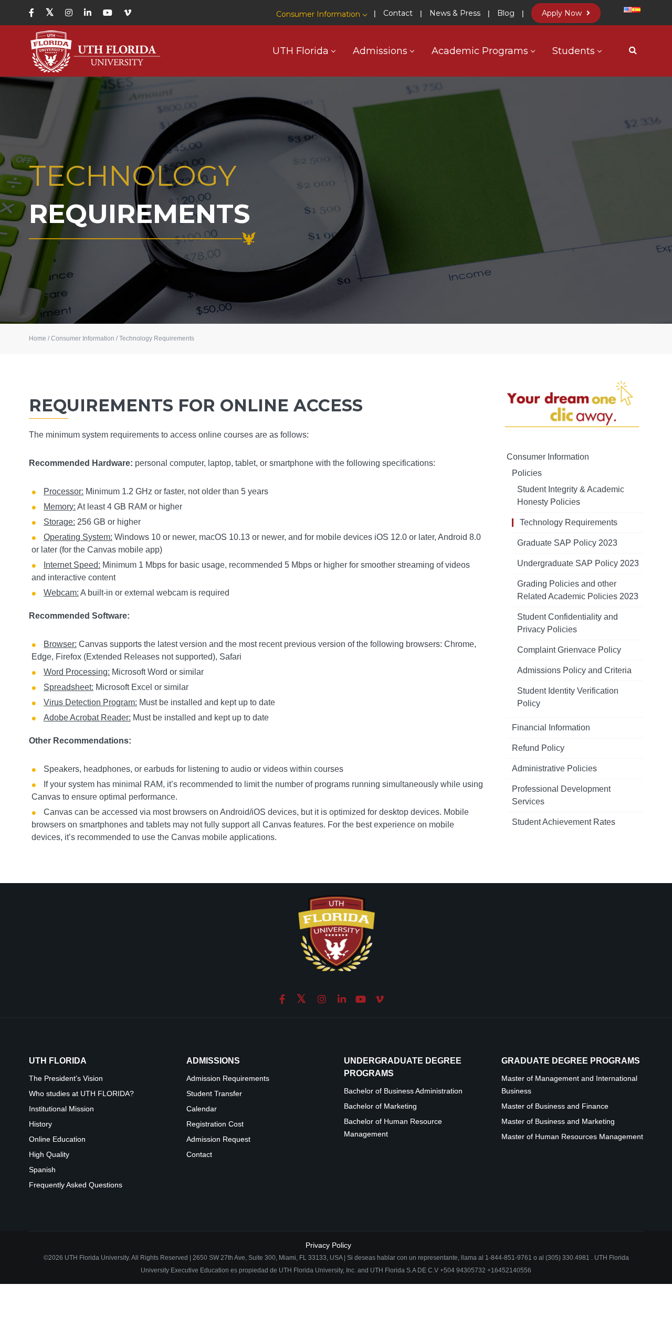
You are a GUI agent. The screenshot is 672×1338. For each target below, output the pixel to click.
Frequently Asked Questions (75, 1185)
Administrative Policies (554, 768)
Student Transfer (214, 1094)
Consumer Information (548, 456)
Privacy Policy (328, 1245)
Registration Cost (215, 1124)
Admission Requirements (227, 1078)
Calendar (201, 1109)
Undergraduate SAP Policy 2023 (578, 563)
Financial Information (551, 727)
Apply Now (563, 13)
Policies (527, 473)
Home (37, 338)
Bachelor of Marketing (380, 1106)
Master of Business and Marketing (558, 1121)
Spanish (42, 1170)
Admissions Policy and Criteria (574, 670)
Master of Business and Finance (554, 1106)
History (40, 1124)
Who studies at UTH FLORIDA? (81, 1094)
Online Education (57, 1139)
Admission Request (218, 1139)
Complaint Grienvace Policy (569, 649)
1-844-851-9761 (509, 1257)
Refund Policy (538, 748)
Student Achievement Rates (563, 821)
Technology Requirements (568, 522)
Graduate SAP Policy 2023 (567, 542)
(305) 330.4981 (567, 1257)
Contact (199, 1155)
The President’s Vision (66, 1078)
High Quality (49, 1155)
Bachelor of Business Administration (403, 1091)
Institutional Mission (61, 1109)
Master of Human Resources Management (572, 1137)
